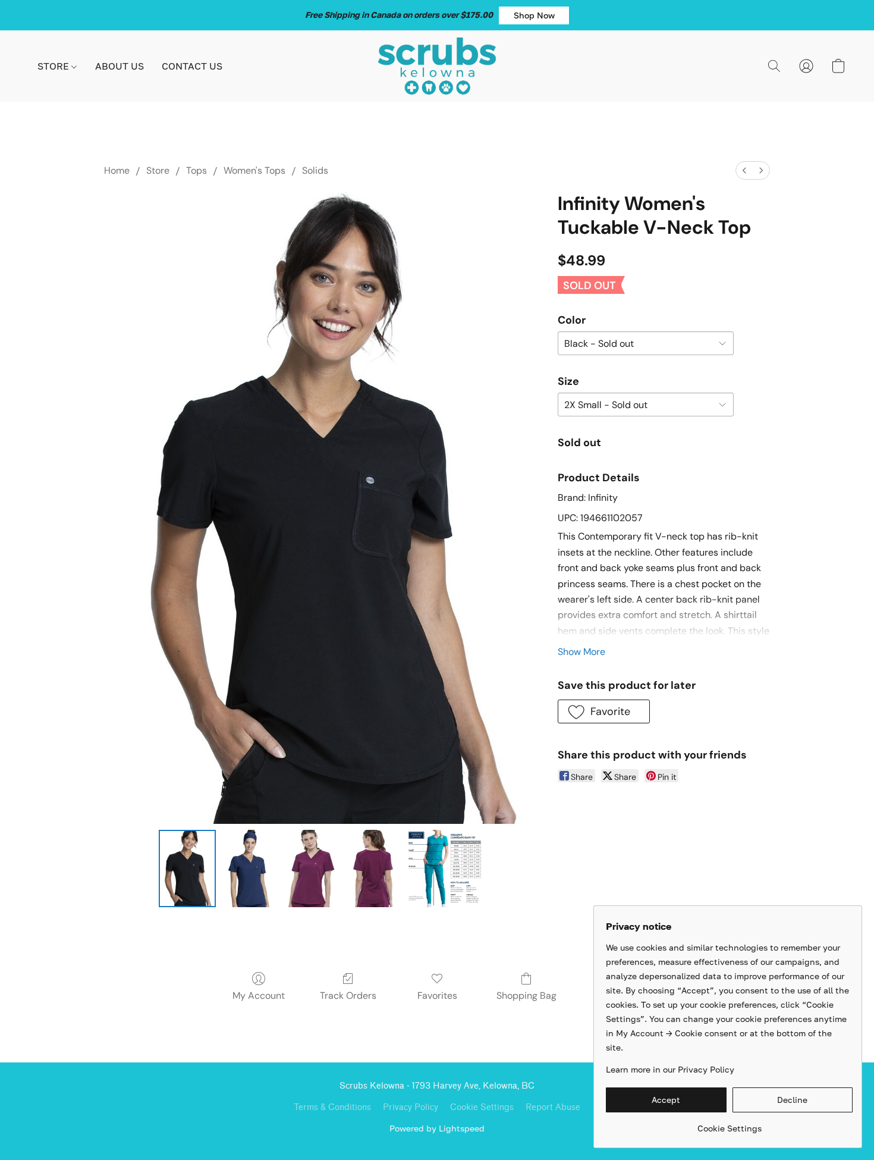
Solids (315, 170)
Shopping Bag (526, 995)
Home (117, 170)
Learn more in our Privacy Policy (670, 1069)
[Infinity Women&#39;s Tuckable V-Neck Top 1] (249, 868)
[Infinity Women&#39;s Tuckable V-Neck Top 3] (372, 868)
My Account (258, 995)
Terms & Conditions (332, 1107)
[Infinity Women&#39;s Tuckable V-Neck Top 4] (444, 868)
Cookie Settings (482, 1107)
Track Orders (348, 995)
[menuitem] (744, 170)
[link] (729, 1124)
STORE (54, 66)
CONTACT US (192, 66)
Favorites (437, 995)
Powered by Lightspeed (437, 1128)
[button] (534, 15)
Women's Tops (254, 170)
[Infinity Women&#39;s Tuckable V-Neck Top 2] (310, 868)
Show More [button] (581, 651)
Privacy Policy (410, 1107)
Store (157, 170)
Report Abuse (553, 1107)
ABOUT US (119, 66)
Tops (196, 170)
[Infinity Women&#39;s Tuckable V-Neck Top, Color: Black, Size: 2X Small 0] (187, 868)
